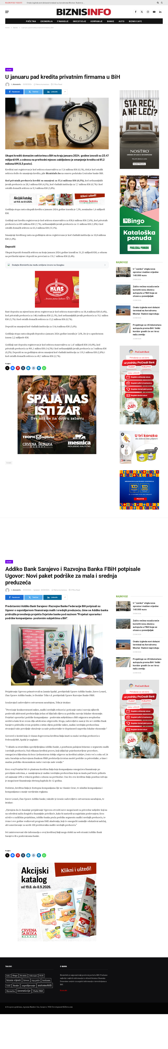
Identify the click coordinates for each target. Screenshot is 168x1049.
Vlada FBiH (38, 991)
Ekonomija (47, 21)
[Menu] (7, 12)
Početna (31, 21)
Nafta (8, 976)
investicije (23, 990)
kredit (9, 463)
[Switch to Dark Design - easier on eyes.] (161, 3)
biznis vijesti (14, 980)
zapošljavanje (28, 985)
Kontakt (63, 990)
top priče (36, 980)
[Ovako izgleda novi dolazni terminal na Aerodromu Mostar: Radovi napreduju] (123, 310)
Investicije (79, 21)
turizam (46, 980)
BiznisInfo (17, 84)
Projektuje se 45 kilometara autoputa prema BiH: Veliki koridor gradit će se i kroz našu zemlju (147, 330)
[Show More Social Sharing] (65, 91)
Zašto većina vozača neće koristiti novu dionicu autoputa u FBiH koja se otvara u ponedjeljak (146, 291)
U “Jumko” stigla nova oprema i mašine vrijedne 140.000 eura (146, 272)
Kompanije (97, 21)
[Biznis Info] (84, 12)
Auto (121, 21)
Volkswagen (33, 976)
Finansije (63, 21)
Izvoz (26, 980)
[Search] (157, 2)
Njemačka (10, 991)
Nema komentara (42, 84)
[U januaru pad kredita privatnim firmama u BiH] (57, 123)
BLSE (41, 975)
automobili (45, 985)
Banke (110, 21)
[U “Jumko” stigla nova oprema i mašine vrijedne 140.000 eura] (123, 272)
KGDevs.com (68, 1007)
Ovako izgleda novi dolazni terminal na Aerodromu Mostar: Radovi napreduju (56, 3)
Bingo (15, 975)
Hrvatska (23, 975)
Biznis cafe (135, 21)
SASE (8, 985)
